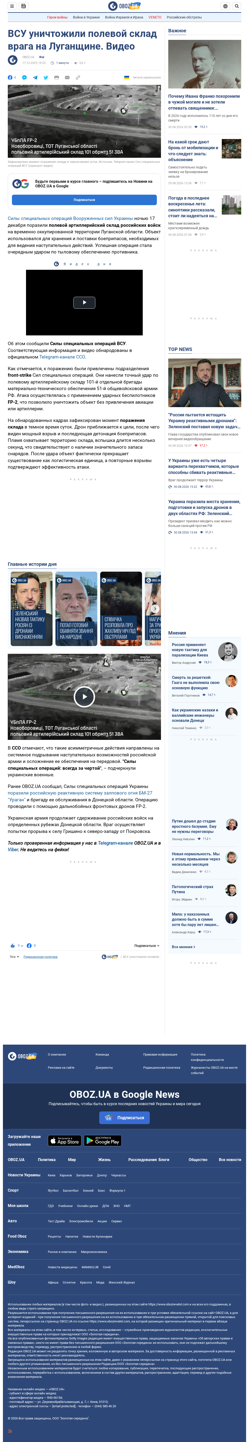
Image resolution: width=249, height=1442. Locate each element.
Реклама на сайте (61, 1067)
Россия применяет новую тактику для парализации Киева (190, 649)
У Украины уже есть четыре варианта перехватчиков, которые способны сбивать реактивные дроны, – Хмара (203, 466)
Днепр (102, 1175)
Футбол (53, 1190)
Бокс (101, 1190)
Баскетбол (71, 1190)
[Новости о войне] (110, 958)
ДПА (105, 1206)
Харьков (66, 1175)
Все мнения (182, 947)
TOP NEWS (180, 349)
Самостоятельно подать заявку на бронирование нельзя (188, 171)
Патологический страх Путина (192, 889)
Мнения (177, 633)
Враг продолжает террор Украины (195, 480)
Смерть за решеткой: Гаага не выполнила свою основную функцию (196, 682)
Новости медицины (62, 1267)
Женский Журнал (122, 1282)
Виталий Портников (186, 695)
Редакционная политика (41, 957)
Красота (86, 1282)
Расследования (142, 1159)
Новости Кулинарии (97, 1236)
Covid (106, 1267)
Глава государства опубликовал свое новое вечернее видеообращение (203, 436)
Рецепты (54, 1236)
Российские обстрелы (184, 17)
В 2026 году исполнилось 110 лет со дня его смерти (203, 118)
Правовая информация (160, 1054)
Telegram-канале (115, 843)
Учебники (65, 1206)
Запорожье (84, 1175)
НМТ (127, 1206)
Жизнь (104, 1159)
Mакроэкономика (94, 1252)
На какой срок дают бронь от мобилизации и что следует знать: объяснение (193, 150)
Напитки (71, 1236)
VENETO (155, 17)
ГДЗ (51, 1206)
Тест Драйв (56, 1221)
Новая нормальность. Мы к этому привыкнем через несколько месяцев (196, 859)
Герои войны (57, 17)
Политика (47, 1159)
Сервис (116, 1221)
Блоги (164, 1159)
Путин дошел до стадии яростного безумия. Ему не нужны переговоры (194, 826)
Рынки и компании (62, 1252)
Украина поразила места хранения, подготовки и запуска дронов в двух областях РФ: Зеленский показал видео (204, 507)
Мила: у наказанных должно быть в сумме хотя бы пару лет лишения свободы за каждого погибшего (196, 919)
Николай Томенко (184, 728)
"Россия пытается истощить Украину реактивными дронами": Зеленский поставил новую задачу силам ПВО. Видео (204, 421)
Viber (13, 849)
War (41, 57)
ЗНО (116, 1206)
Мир (72, 1159)
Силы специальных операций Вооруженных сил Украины (70, 218)
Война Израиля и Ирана (124, 17)
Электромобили (81, 1221)
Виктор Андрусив (184, 662)
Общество (198, 1159)
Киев (51, 1175)
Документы (104, 1067)
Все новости (230, 1159)
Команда (102, 1054)
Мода (100, 1282)
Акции (102, 1221)
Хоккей (88, 1190)
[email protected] (63, 1406)
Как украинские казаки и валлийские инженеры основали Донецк (195, 715)
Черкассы (118, 1175)
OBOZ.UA (28, 57)
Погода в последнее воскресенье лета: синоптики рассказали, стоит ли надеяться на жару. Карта (191, 207)
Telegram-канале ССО (62, 357)
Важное (177, 31)
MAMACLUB (90, 1267)
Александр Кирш (183, 932)
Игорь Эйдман (182, 899)
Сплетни (69, 1282)
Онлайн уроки (87, 1206)
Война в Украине (86, 17)
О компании (57, 1054)
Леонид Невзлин (183, 839)
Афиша (53, 1282)
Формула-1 (117, 1190)
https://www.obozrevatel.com (168, 1304)
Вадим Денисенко (184, 872)
